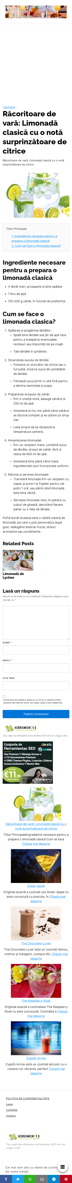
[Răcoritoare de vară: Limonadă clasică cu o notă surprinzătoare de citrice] (36, 804)
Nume (7, 642)
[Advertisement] (36, 62)
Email (7, 660)
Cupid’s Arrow (36, 1058)
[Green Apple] (36, 866)
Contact (11, 1115)
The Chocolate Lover (36, 943)
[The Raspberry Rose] (36, 981)
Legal (9, 1104)
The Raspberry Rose (36, 1001)
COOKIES (12, 1110)
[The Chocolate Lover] (36, 924)
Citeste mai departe (36, 844)
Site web (9, 678)
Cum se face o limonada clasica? (36, 246)
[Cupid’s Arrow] (36, 1038)
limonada (9, 107)
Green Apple (36, 886)
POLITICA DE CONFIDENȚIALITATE (27, 1098)
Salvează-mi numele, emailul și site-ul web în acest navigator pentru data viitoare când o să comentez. (33, 701)
